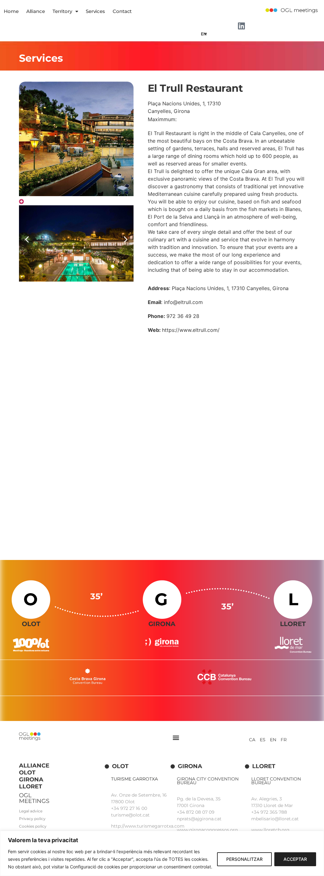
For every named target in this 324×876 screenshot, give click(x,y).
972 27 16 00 (133, 808)
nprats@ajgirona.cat (199, 819)
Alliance (35, 11)
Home (11, 11)
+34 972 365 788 (269, 812)
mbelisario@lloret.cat (275, 819)
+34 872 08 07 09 (196, 812)
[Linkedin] (241, 26)
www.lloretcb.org (270, 830)
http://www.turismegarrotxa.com (147, 826)
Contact (122, 11)
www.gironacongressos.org (207, 830)
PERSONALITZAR (244, 859)
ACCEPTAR (295, 859)
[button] (126, 239)
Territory (62, 11)
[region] (162, 853)
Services (95, 11)
